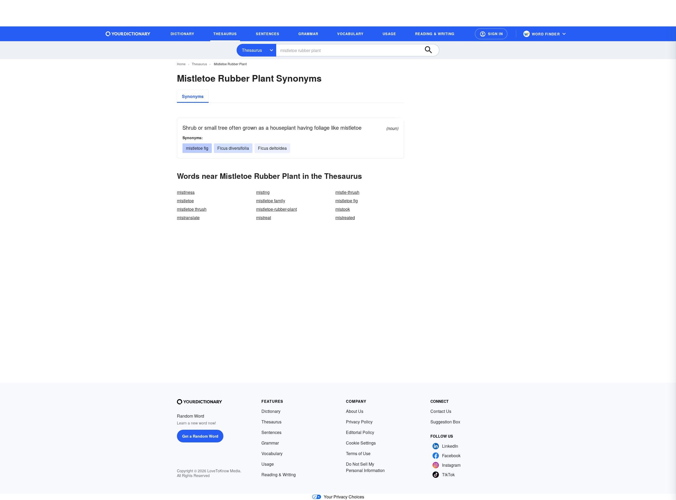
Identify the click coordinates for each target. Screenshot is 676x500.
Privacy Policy (359, 422)
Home (181, 64)
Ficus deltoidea (272, 148)
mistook (342, 209)
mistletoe (185, 201)
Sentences (271, 432)
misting (263, 192)
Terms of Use (358, 453)
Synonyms (193, 96)
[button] (491, 33)
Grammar (270, 443)
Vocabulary (272, 453)
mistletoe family (270, 201)
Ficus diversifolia (233, 148)
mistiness (186, 192)
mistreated (345, 217)
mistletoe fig (197, 148)
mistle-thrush (347, 192)
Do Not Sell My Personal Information (365, 467)
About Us (354, 411)
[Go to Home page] (128, 33)
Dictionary (270, 411)
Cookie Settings (361, 443)
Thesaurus (252, 50)
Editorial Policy (360, 432)
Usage (267, 464)
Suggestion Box (445, 422)
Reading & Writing (278, 474)
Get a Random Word (200, 436)
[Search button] (431, 50)
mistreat (263, 217)
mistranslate (188, 217)
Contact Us (440, 411)
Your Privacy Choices (344, 497)
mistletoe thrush (191, 209)
